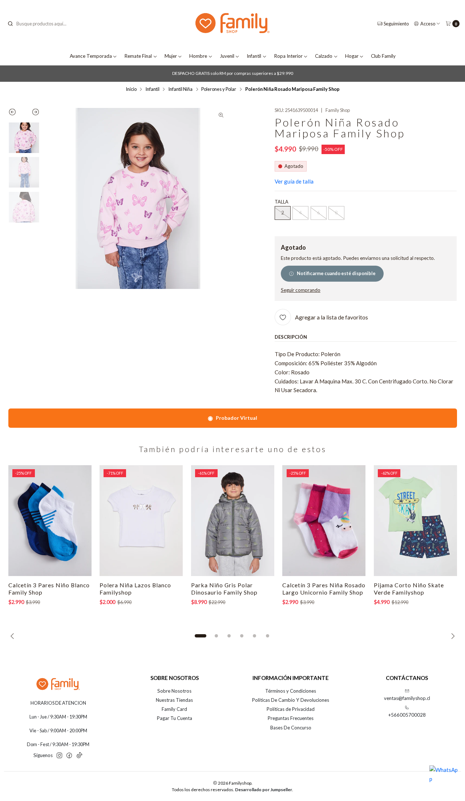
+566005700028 (407, 715)
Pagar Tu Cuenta (174, 718)
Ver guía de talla (294, 181)
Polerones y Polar (218, 89)
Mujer (171, 56)
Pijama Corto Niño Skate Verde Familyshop (409, 588)
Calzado (323, 56)
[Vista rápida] (79, 521)
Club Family (383, 56)
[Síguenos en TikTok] (79, 755)
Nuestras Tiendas (174, 700)
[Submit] (10, 23)
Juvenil (227, 56)
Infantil (254, 56)
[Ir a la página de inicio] (232, 23)
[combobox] (44, 23)
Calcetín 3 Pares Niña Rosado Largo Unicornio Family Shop (323, 588)
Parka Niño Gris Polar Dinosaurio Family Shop (224, 588)
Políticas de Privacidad (291, 709)
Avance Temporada (91, 56)
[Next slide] (32, 113)
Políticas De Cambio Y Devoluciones (290, 700)
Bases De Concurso (290, 727)
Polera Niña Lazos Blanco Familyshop (135, 588)
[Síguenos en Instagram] (59, 755)
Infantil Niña (180, 89)
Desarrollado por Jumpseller (263, 789)
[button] (200, 636)
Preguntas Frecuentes (291, 718)
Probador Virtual (232, 417)
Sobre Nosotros (174, 691)
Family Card (174, 709)
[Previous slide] (16, 113)
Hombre (198, 56)
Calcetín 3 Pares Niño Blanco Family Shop (49, 588)
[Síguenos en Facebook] (69, 755)
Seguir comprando (300, 290)
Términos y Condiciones (290, 691)
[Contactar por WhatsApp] (443, 779)
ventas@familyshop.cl (407, 698)
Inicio (131, 89)
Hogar (352, 56)
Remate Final (138, 56)
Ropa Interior (288, 56)
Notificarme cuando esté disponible (336, 273)
